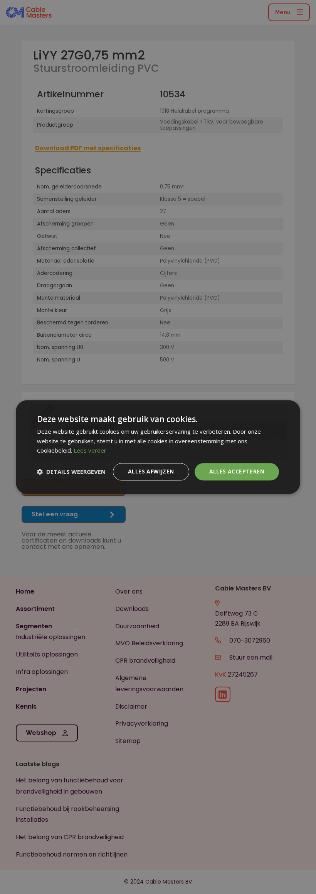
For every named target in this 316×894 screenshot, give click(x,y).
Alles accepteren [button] (236, 471)
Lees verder (90, 451)
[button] (71, 471)
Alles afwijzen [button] (151, 471)
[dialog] (158, 447)
